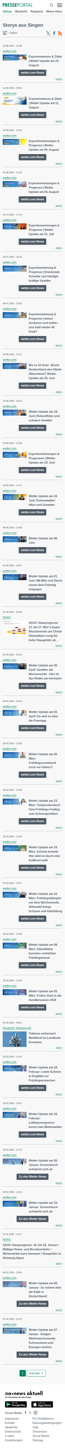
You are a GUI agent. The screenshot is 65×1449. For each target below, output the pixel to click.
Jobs (35, 1427)
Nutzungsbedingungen (47, 1422)
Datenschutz (13, 1431)
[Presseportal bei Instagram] (34, 1412)
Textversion (39, 1431)
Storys (7, 11)
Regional (37, 11)
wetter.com (9, 51)
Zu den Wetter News (32, 1176)
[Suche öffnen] (51, 5)
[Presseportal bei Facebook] (24, 1413)
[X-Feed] (48, 33)
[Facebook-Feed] (54, 33)
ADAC (7, 617)
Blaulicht (21, 11)
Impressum (12, 1418)
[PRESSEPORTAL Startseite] (17, 5)
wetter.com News (32, 72)
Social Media (40, 1435)
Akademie (11, 1427)
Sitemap (37, 1440)
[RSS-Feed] (60, 33)
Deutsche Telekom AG (17, 1028)
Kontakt (10, 1422)
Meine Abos (54, 11)
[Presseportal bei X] (29, 1413)
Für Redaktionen (43, 1418)
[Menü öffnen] (59, 5)
